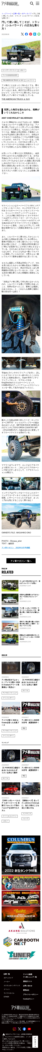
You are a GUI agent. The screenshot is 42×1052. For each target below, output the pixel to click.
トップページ (6, 13)
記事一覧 (16, 13)
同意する (35, 1041)
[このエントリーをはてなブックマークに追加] (34, 34)
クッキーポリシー (14, 1041)
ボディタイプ (27, 13)
